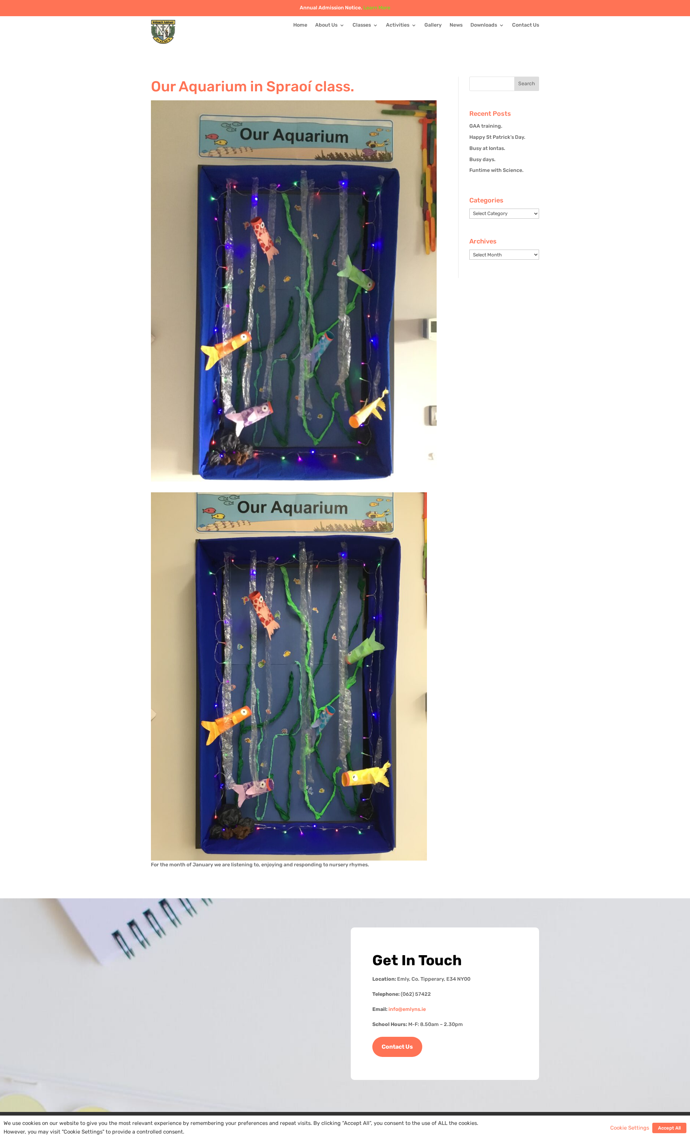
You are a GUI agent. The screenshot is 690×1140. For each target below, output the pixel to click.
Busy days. (482, 159)
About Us (326, 25)
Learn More (376, 8)
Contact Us (525, 25)
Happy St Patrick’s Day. (497, 137)
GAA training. (485, 126)
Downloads (483, 25)
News (456, 25)
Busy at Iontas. (487, 148)
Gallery (433, 25)
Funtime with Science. (496, 170)
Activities (397, 25)
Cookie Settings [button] (629, 1128)
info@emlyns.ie (407, 1009)
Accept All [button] (669, 1128)
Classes (362, 25)
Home (300, 25)
